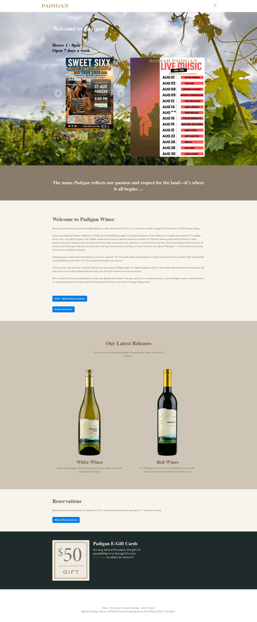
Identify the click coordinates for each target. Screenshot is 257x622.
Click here (99, 557)
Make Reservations (66, 519)
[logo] (55, 6)
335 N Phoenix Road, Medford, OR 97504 (132, 611)
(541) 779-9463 (166, 611)
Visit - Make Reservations (70, 298)
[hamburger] (215, 5)
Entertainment (63, 309)
